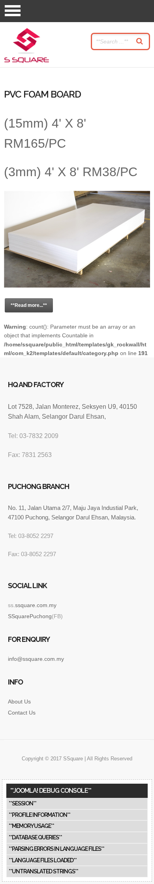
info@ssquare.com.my (36, 659)
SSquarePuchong (30, 616)
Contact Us (22, 712)
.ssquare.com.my (34, 605)
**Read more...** (29, 305)
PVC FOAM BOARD (42, 94)
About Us (19, 701)
